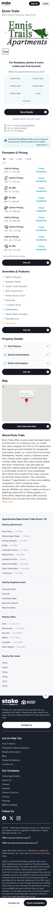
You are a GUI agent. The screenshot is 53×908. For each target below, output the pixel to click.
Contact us (26, 725)
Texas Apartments (11, 776)
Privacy (5, 796)
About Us (6, 780)
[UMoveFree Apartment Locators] (10, 702)
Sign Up (34, 3)
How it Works (8, 743)
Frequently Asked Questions (15, 747)
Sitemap (6, 800)
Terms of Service (10, 792)
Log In (45, 3)
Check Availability (41, 170)
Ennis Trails (10, 11)
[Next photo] (47, 32)
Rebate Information (11, 752)
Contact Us (14, 903)
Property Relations (11, 760)
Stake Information (42, 853)
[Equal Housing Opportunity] (28, 702)
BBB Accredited (9, 805)
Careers (6, 784)
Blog (4, 756)
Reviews (6, 788)
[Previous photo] (6, 32)
